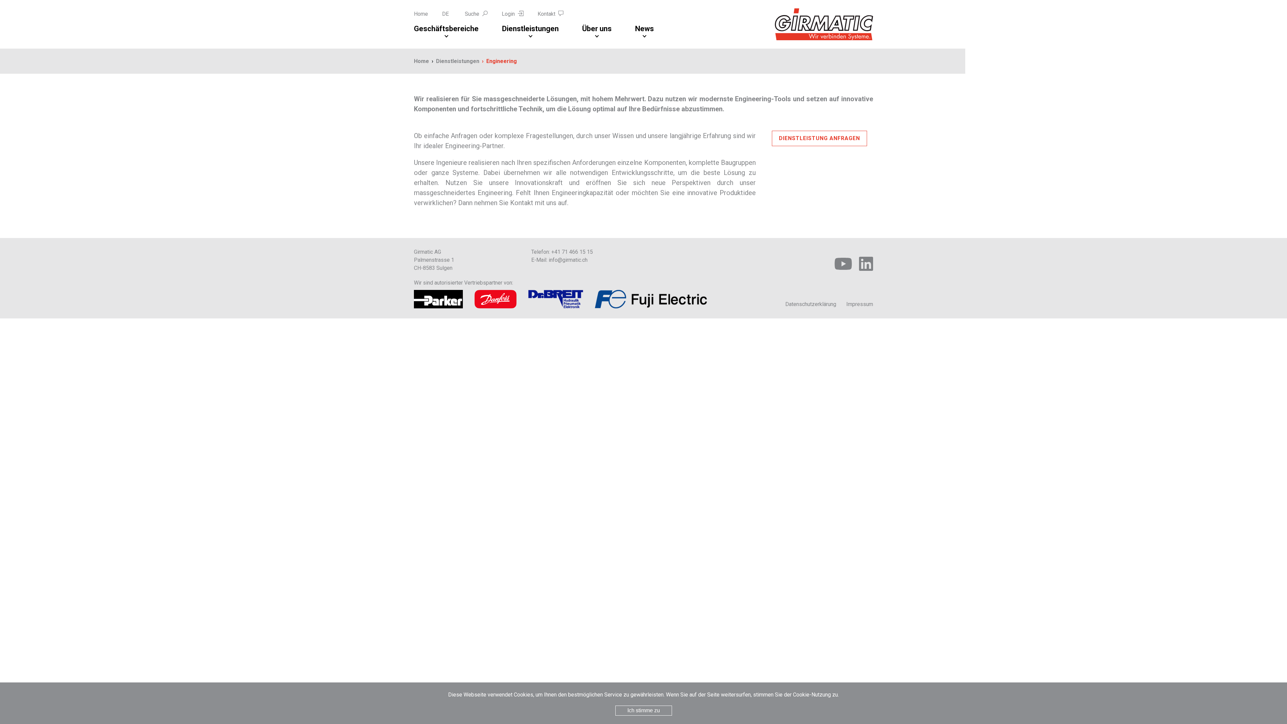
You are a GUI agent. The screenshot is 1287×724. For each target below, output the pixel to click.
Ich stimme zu (643, 710)
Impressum (859, 304)
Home (421, 14)
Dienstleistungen (530, 28)
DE (445, 14)
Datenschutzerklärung (810, 304)
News (644, 28)
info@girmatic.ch (568, 260)
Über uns (597, 28)
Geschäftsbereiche (446, 28)
